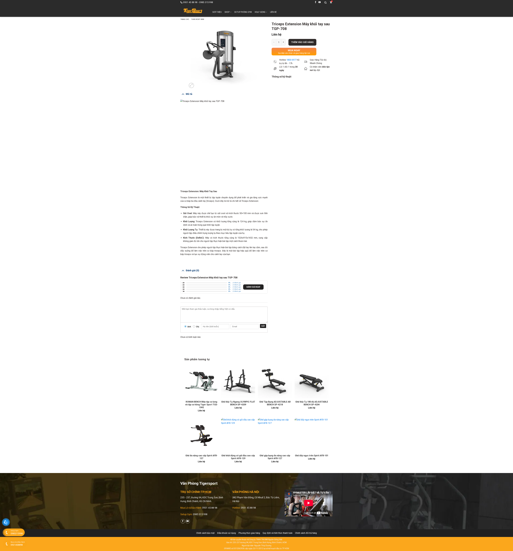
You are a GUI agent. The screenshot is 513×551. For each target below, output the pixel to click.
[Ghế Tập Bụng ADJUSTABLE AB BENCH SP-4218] (275, 381)
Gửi (263, 326)
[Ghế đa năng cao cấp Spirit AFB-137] (201, 435)
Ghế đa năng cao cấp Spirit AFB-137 (201, 457)
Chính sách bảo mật (205, 533)
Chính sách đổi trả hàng (306, 533)
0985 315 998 (200, 514)
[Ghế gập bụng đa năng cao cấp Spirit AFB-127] (275, 435)
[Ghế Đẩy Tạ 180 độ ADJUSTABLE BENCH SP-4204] (312, 381)
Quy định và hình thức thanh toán (277, 533)
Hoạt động (260, 12)
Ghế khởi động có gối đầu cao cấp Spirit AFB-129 (238, 457)
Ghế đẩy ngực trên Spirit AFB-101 (311, 455)
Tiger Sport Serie (197, 19)
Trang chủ (184, 19)
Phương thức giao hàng (249, 533)
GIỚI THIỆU (217, 12)
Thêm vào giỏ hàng (302, 42)
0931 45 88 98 (209, 507)
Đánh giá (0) (192, 270)
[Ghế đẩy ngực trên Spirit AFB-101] (312, 435)
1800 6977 (291, 60)
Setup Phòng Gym (243, 12)
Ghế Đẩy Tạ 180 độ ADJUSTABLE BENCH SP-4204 (311, 403)
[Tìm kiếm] (325, 2)
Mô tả (189, 94)
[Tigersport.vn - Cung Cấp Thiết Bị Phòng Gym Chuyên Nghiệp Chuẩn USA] (192, 11)
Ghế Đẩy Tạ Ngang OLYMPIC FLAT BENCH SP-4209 (238, 403)
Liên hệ (273, 12)
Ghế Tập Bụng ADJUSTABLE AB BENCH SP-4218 (275, 403)
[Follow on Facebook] (315, 2)
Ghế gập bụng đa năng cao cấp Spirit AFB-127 (275, 457)
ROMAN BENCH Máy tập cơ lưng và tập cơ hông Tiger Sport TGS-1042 (201, 405)
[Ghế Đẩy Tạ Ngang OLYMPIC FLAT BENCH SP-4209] (238, 381)
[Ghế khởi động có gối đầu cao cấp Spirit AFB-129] (238, 435)
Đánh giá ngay (253, 287)
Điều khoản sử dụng (226, 533)
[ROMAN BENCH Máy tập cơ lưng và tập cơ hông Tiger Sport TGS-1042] (201, 381)
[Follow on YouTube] (319, 2)
